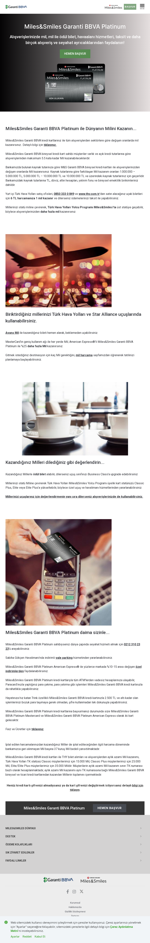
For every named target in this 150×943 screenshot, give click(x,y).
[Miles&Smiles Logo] (93, 879)
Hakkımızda (75, 907)
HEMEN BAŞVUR (75, 53)
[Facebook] (68, 892)
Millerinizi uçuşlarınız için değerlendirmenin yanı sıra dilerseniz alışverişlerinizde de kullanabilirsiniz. (74, 496)
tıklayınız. (50, 145)
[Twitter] (81, 892)
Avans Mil (12, 333)
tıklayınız (37, 729)
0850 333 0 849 (64, 194)
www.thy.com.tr (89, 194)
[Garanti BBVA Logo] (58, 879)
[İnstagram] (74, 892)
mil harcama (84, 355)
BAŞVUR (130, 7)
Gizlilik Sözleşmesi (75, 911)
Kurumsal (75, 902)
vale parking (64, 657)
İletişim (75, 916)
